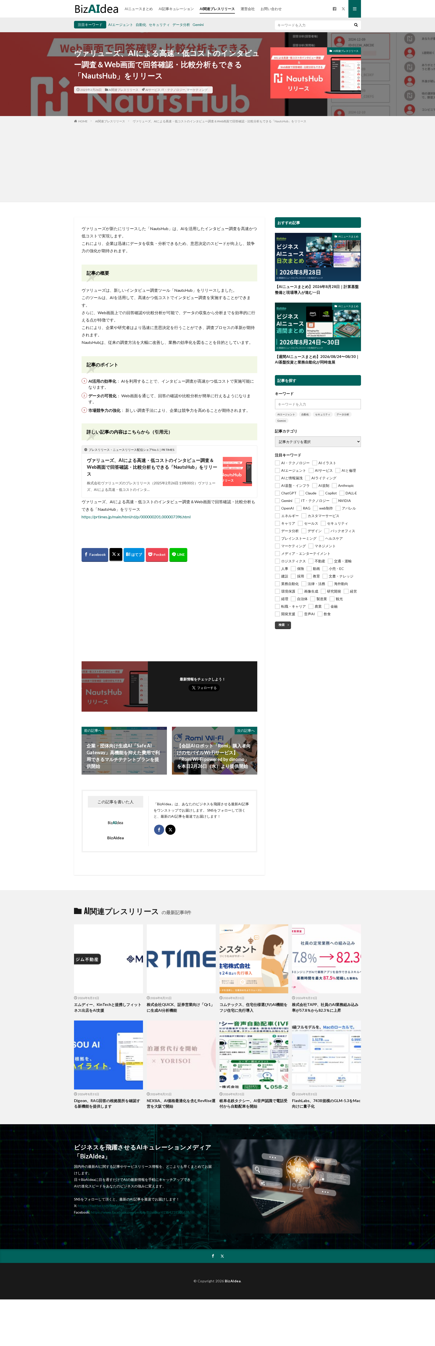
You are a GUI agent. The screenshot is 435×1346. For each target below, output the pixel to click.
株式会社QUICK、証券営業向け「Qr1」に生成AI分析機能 (180, 1007)
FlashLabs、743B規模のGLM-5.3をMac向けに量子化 (326, 1103)
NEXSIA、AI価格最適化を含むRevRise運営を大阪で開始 (181, 1103)
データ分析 (181, 24)
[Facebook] (95, 555)
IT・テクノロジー (173, 90)
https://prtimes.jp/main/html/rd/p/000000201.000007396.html (136, 516)
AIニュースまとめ (139, 9)
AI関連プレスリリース (217, 9)
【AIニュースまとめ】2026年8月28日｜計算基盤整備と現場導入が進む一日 (317, 289)
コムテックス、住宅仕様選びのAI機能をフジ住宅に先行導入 (253, 1007)
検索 (282, 625)
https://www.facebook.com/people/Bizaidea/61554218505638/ (141, 1212)
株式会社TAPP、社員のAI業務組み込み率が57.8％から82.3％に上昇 (325, 1007)
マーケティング (197, 90)
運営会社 (248, 9)
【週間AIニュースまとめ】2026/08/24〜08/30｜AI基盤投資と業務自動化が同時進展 (317, 359)
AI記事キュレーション (176, 9)
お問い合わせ (271, 9)
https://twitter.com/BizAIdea (101, 1206)
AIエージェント (120, 24)
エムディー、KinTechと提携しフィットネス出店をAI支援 (107, 1007)
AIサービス (153, 90)
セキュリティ (159, 24)
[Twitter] (116, 554)
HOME (83, 121)
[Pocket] (157, 555)
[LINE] (178, 555)
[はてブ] (134, 555)
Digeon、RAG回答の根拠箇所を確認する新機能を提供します (107, 1103)
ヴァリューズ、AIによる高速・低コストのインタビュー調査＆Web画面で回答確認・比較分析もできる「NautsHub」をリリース (219, 121)
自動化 (141, 24)
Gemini (198, 24)
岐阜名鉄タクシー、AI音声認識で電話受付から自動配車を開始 (253, 1103)
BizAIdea (233, 1281)
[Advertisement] (217, 161)
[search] (356, 25)
